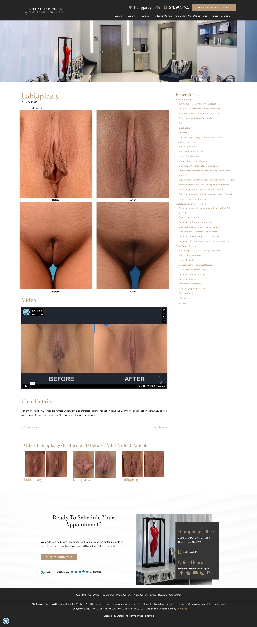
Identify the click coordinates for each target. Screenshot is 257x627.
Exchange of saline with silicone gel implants (199, 226)
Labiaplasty (40, 96)
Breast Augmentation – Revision (191, 203)
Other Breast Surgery (186, 246)
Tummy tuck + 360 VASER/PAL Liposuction (199, 103)
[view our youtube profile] (195, 573)
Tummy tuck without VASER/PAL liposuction (199, 113)
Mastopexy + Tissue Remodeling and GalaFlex (200, 250)
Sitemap (149, 615)
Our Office (93, 594)
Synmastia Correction (189, 217)
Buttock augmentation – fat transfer (196, 118)
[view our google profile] (188, 573)
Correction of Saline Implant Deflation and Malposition (204, 241)
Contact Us (175, 594)
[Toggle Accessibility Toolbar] (6, 621)
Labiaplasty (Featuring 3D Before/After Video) (200, 137)
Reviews (162, 594)
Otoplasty (183, 302)
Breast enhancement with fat (193, 199)
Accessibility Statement (115, 615)
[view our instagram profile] (202, 573)
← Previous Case (30, 426)
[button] (214, 7)
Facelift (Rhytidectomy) (190, 283)
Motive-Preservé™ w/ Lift (191, 151)
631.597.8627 (179, 7)
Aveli (181, 123)
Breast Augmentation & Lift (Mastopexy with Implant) (204, 184)
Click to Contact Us (59, 557)
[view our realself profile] (209, 573)
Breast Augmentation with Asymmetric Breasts (201, 189)
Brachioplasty (185, 127)
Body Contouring (184, 99)
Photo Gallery (123, 594)
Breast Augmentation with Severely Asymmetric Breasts (205, 194)
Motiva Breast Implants (190, 156)
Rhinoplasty (184, 298)
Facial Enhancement (185, 279)
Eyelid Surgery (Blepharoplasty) (193, 288)
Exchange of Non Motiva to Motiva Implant (199, 165)
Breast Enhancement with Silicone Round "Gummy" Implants (207, 179)
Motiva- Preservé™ (188, 146)
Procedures (108, 594)
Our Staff (81, 594)
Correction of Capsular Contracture (195, 222)
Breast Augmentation (186, 142)
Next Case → (160, 426)
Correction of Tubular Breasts (193, 269)
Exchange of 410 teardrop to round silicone (199, 231)
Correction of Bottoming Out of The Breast (199, 236)
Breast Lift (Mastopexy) (190, 255)
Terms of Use (136, 615)
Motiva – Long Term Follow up (193, 161)
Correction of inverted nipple (192, 274)
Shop (153, 594)
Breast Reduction (187, 260)
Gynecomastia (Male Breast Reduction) (197, 264)
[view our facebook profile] (181, 573)
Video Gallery (140, 594)
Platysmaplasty (186, 293)
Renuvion (183, 132)
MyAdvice (182, 608)
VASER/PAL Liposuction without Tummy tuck (199, 108)
